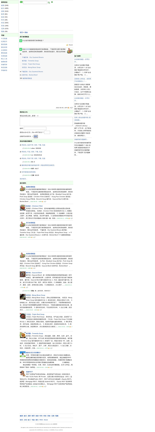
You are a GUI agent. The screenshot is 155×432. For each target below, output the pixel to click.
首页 (21, 32)
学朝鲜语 (4, 70)
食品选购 (4, 67)
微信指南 (4, 44)
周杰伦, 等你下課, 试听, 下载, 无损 (33, 158)
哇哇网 (27, 49)
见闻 (2, 28)
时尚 (2, 20)
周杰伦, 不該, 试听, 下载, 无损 (32, 151)
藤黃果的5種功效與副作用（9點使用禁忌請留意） (39, 165)
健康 (2, 5)
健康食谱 (4, 61)
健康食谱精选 (27, 78)
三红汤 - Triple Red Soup (31, 64)
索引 (37, 420)
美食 (2, 25)
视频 (2, 31)
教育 (2, 14)
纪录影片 (4, 41)
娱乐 (2, 8)
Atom (46, 420)
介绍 (25, 420)
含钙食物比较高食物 (29, 172)
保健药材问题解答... (81, 139)
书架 (33, 420)
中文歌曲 (4, 38)
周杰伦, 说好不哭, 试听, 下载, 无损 (33, 145)
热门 (29, 420)
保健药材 (4, 64)
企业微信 (4, 50)
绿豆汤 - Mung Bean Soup (31, 67)
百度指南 (4, 56)
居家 (2, 11)
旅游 (2, 17)
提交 (35, 136)
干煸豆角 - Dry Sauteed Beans (33, 57)
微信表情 (4, 47)
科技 (2, 22)
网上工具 (4, 59)
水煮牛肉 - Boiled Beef (29, 75)
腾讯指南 (4, 53)
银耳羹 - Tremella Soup (30, 61)
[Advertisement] (10, 99)
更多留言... (23, 179)
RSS (41, 420)
